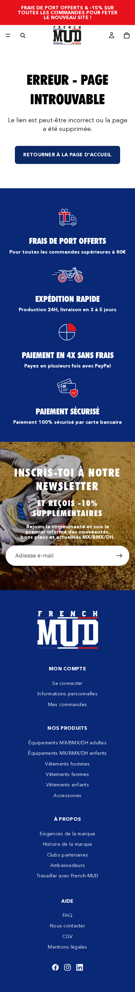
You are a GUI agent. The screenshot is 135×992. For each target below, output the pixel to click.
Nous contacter (67, 926)
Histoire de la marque (67, 844)
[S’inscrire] (119, 555)
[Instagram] (67, 967)
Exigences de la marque (67, 833)
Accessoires (67, 795)
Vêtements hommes (67, 763)
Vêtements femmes (67, 774)
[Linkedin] (79, 967)
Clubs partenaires (67, 855)
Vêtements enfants (67, 785)
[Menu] (8, 35)
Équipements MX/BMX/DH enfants (67, 753)
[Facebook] (55, 967)
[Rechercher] (22, 35)
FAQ (68, 915)
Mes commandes (67, 704)
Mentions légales (67, 947)
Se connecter (67, 683)
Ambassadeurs (67, 865)
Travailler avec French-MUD (67, 876)
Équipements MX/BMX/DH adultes (67, 742)
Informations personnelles (67, 694)
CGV (67, 936)
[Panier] (126, 35)
